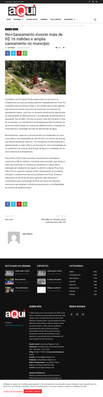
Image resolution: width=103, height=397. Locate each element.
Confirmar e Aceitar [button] (32, 391)
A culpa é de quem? (54, 279)
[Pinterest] (19, 53)
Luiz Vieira (11, 47)
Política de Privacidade (13, 391)
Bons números (20, 279)
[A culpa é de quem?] (41, 281)
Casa (7, 26)
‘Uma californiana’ (21, 288)
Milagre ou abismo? (54, 288)
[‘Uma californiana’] (9, 290)
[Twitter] (96, 1)
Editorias (14, 26)
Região (21, 26)
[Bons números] (9, 281)
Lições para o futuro (22, 271)
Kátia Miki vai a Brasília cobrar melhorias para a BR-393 (53, 220)
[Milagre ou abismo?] (41, 290)
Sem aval (9, 219)
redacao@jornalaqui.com (14, 325)
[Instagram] (93, 1)
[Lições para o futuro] (9, 273)
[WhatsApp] (24, 53)
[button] (95, 19)
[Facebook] (89, 1)
